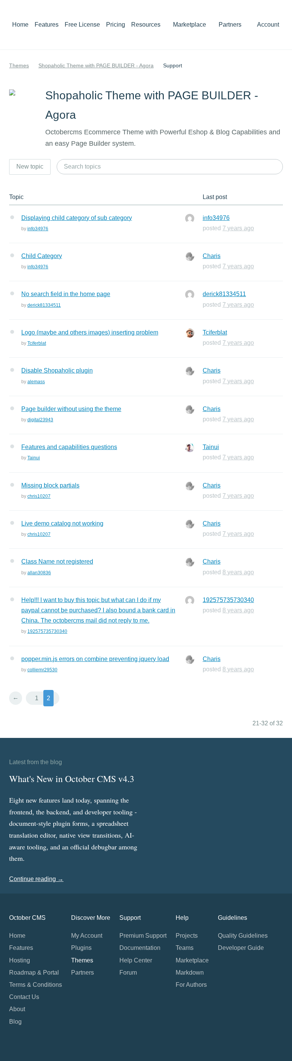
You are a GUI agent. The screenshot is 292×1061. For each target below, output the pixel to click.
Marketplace (190, 24)
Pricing (115, 24)
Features (47, 24)
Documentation (139, 948)
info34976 (37, 228)
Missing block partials (50, 485)
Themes (19, 65)
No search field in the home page (65, 294)
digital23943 (40, 419)
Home (20, 24)
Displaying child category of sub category (76, 218)
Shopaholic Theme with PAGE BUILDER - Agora (96, 65)
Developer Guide (241, 948)
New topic (29, 166)
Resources (146, 24)
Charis (212, 256)
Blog (15, 1021)
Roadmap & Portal (34, 972)
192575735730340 (47, 631)
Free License (82, 24)
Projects (187, 935)
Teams (185, 948)
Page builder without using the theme (71, 409)
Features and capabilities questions (69, 447)
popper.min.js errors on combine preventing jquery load (95, 659)
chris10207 (39, 496)
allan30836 (39, 572)
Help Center (135, 960)
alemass (36, 381)
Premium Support (143, 935)
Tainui (33, 457)
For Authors (191, 984)
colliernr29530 (42, 669)
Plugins (81, 948)
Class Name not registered (57, 561)
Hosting (19, 960)
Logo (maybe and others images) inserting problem (89, 332)
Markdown (190, 972)
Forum (128, 972)
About (17, 1009)
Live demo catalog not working (62, 523)
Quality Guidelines (243, 935)
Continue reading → (36, 879)
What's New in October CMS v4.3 (71, 779)
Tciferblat (36, 343)
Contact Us (24, 997)
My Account (86, 935)
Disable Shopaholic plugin (57, 370)
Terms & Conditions (35, 984)
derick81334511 (44, 305)
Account (269, 24)
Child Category (41, 256)
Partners (230, 24)
